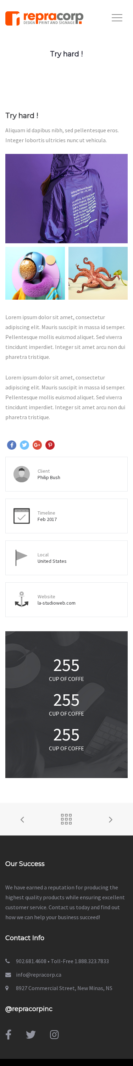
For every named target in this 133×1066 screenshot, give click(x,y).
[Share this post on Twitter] (24, 445)
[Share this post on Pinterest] (50, 445)
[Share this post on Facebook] (11, 445)
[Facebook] (8, 1035)
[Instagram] (54, 1035)
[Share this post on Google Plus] (37, 445)
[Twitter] (31, 1035)
